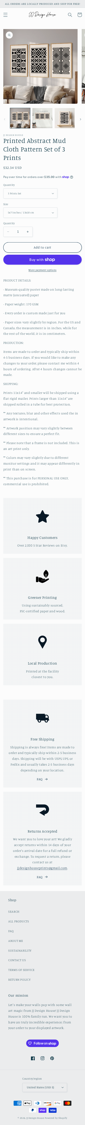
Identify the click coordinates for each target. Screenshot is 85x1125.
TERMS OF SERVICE (21, 970)
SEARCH (14, 911)
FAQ (39, 779)
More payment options (42, 270)
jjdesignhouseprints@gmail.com (42, 868)
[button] (5, 14)
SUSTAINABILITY (20, 950)
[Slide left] (4, 119)
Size (5, 204)
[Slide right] (80, 119)
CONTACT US (17, 960)
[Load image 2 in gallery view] (42, 118)
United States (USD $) (40, 1087)
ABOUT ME (15, 940)
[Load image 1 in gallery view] (20, 118)
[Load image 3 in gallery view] (65, 118)
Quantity (9, 184)
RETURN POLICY (19, 979)
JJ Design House (35, 1117)
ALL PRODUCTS (18, 921)
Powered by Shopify (56, 1117)
